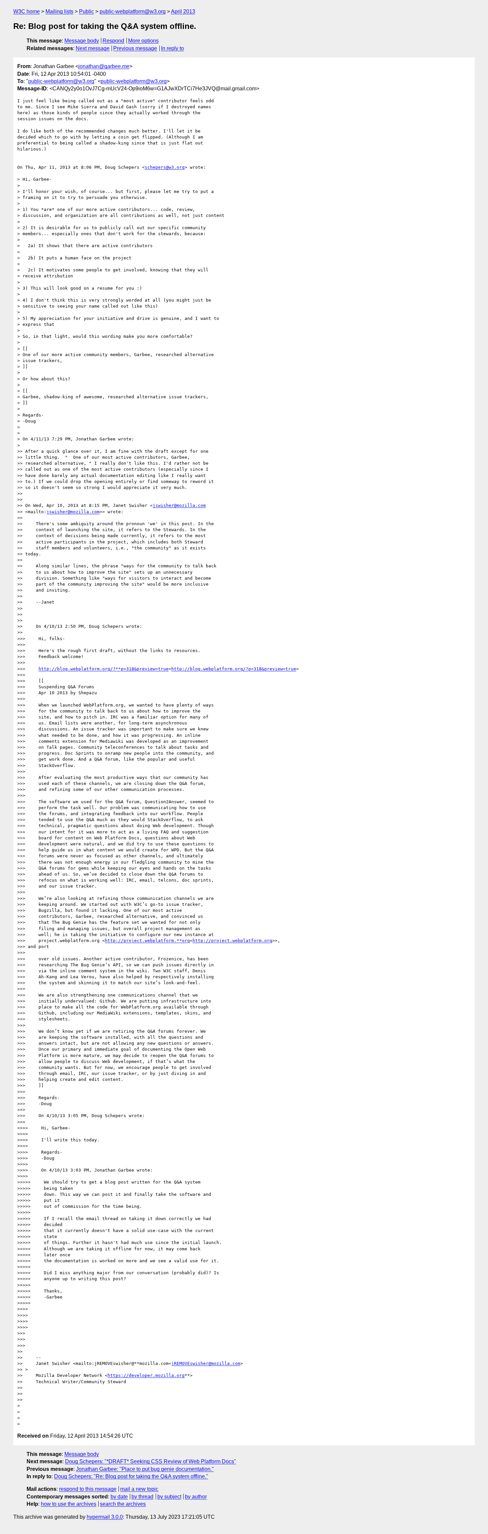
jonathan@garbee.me (103, 66)
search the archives (123, 1504)
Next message (93, 48)
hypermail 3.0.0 (105, 1517)
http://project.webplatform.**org (147, 940)
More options (143, 41)
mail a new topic (139, 1489)
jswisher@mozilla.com (179, 505)
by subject (169, 1496)
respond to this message (88, 1489)
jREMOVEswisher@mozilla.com (205, 1363)
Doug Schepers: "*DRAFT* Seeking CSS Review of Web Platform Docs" (150, 1461)
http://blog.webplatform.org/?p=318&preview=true (233, 668)
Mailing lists (59, 11)
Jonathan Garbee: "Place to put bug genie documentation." (145, 1469)
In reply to (172, 48)
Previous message (135, 48)
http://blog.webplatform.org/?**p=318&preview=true (104, 668)
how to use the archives (68, 1504)
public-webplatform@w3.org (133, 11)
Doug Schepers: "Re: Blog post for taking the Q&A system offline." (131, 1476)
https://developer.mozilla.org (146, 1375)
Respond (113, 41)
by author (196, 1496)
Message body (81, 41)
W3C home (26, 11)
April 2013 (183, 11)
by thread (142, 1496)
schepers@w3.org (165, 167)
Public (86, 11)
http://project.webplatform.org (232, 940)
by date (119, 1496)
